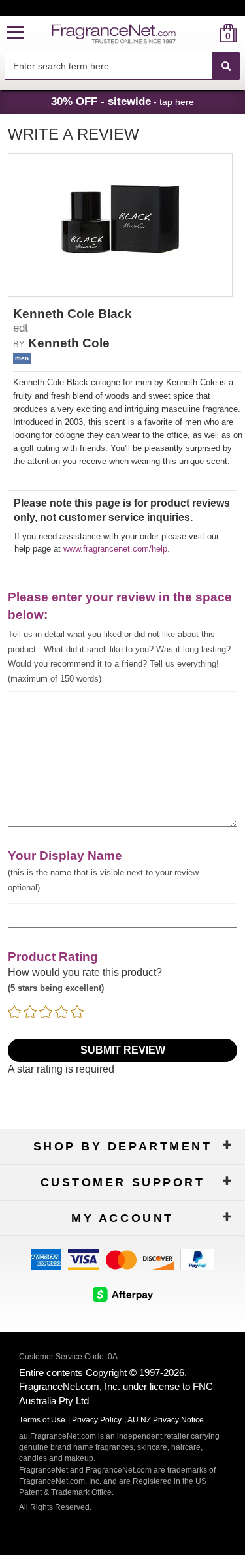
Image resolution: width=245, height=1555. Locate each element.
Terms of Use (42, 1419)
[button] (15, 33)
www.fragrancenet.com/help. (116, 549)
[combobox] (122, 66)
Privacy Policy (97, 1419)
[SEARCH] (226, 66)
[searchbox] (108, 66)
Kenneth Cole (69, 343)
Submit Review (122, 1050)
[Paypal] (197, 1258)
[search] (207, 32)
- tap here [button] (122, 101)
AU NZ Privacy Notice (165, 1419)
